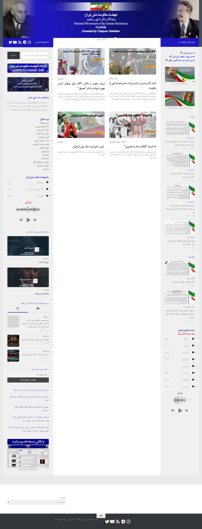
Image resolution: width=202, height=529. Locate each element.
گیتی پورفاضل (44, 137)
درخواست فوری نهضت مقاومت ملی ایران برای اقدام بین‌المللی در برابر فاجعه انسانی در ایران (180, 313)
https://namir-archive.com (28, 470)
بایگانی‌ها (63, 498)
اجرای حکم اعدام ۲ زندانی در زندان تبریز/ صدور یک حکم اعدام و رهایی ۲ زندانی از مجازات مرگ (29, 429)
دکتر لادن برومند (43, 130)
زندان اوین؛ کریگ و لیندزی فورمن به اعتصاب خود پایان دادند (29, 398)
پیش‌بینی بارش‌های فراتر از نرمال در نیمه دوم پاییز (31, 390)
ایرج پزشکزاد (44, 123)
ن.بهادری (60, 79)
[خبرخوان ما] (20, 42)
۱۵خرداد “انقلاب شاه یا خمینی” (140, 146)
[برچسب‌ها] (38, 309)
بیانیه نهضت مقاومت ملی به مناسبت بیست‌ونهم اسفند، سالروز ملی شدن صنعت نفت (180, 209)
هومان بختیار (44, 148)
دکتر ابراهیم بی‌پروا (42, 126)
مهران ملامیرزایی (114, 142)
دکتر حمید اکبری (42, 134)
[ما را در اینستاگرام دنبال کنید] (29, 42)
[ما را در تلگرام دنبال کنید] (24, 42)
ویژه (188, 138)
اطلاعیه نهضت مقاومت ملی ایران (183, 282)
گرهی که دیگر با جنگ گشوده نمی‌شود (35, 355)
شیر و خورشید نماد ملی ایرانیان (89, 146)
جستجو (13, 55)
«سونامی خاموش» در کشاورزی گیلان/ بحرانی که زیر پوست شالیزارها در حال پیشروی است (30, 419)
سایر (116, 79)
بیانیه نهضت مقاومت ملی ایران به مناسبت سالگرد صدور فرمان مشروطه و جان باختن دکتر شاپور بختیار (35, 323)
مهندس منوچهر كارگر (41, 162)
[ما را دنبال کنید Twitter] (10, 42)
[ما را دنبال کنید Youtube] (15, 42)
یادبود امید (46, 259)
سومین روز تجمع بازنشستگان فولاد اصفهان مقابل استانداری (31, 409)
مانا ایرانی (45, 155)
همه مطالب (46, 317)
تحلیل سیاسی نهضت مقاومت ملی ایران (35, 340)
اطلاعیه (192, 278)
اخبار (193, 307)
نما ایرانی (46, 169)
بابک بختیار (45, 158)
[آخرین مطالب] (17, 309)
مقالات (111, 79)
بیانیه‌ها (192, 138)
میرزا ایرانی (45, 151)
